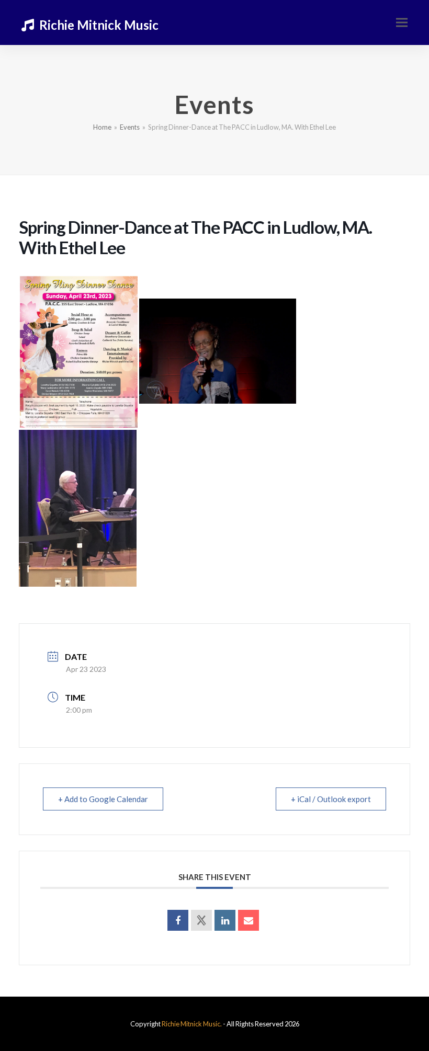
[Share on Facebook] (177, 920)
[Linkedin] (224, 920)
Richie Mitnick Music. (192, 1024)
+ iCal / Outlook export (331, 799)
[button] (402, 22)
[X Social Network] (201, 920)
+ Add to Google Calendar (103, 799)
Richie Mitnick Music (99, 24)
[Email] (248, 920)
